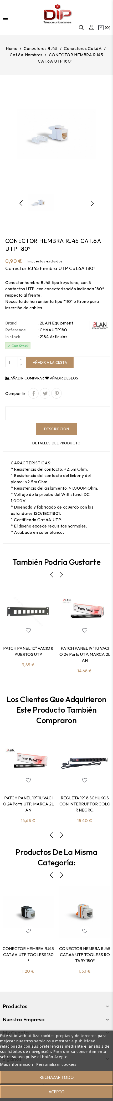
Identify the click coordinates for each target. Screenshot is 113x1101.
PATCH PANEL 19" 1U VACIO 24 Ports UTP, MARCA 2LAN (84, 654)
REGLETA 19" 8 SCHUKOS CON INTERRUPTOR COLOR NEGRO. (84, 804)
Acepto (57, 1092)
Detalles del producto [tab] (56, 443)
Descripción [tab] (56, 429)
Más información (16, 1064)
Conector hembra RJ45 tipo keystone (41, 282)
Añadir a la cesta (50, 362)
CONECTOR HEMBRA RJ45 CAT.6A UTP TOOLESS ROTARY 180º (84, 954)
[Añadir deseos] (28, 630)
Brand (11, 323)
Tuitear (45, 393)
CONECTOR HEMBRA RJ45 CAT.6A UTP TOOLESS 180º (28, 954)
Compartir (33, 393)
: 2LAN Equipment (55, 323)
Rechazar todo (56, 1077)
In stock (12, 336)
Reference (15, 329)
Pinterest (56, 393)
